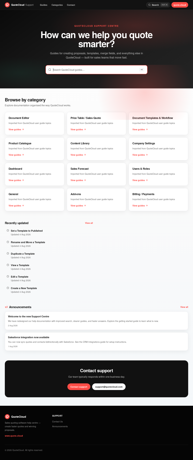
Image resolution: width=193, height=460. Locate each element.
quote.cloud (180, 4)
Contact (71, 4)
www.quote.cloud (14, 435)
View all (89, 222)
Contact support (78, 386)
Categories (57, 4)
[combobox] (96, 69)
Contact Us (57, 421)
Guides (43, 4)
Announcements (60, 426)
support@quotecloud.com (108, 386)
